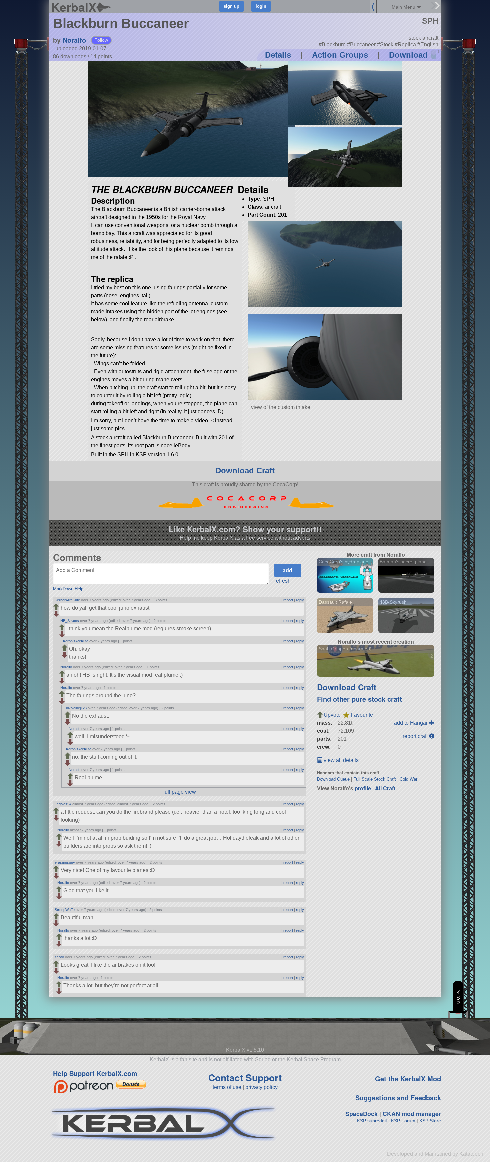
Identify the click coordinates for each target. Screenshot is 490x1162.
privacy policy (261, 1087)
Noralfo (74, 40)
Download (408, 54)
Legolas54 (63, 804)
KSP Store (430, 1120)
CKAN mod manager (412, 1113)
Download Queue (333, 779)
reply (300, 600)
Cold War (408, 779)
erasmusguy (65, 862)
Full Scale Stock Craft (374, 779)
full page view (179, 792)
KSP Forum (403, 1120)
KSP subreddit (372, 1120)
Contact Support (245, 1077)
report (288, 600)
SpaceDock (361, 1113)
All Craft (385, 788)
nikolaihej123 (76, 708)
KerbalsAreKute (67, 600)
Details (278, 54)
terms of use (227, 1087)
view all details (340, 760)
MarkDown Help (68, 588)
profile (363, 788)
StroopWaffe (65, 910)
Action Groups (340, 54)
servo (59, 957)
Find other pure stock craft (359, 699)
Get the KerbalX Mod (408, 1078)
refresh (282, 581)
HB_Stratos (69, 621)
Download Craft (245, 470)
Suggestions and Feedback (398, 1097)
